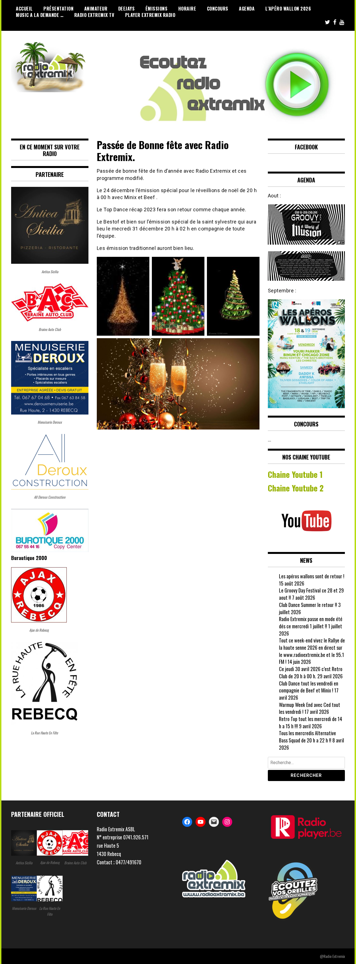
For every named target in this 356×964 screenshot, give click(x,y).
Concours (217, 8)
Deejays (126, 8)
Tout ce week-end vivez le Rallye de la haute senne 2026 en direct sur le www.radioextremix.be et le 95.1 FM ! (312, 651)
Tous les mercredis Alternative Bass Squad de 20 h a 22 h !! (307, 736)
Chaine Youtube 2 (296, 488)
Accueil (24, 8)
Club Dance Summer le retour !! (308, 604)
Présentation (58, 8)
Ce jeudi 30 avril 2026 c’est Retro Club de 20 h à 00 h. (310, 672)
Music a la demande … (39, 15)
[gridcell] (135, 829)
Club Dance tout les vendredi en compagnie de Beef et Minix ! (308, 687)
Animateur (96, 8)
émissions (156, 8)
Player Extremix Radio (150, 15)
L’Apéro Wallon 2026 (288, 8)
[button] (135, 846)
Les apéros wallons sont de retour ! (311, 576)
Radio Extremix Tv (94, 15)
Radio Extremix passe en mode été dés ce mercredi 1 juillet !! (310, 622)
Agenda (246, 8)
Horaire (187, 8)
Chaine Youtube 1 (295, 474)
